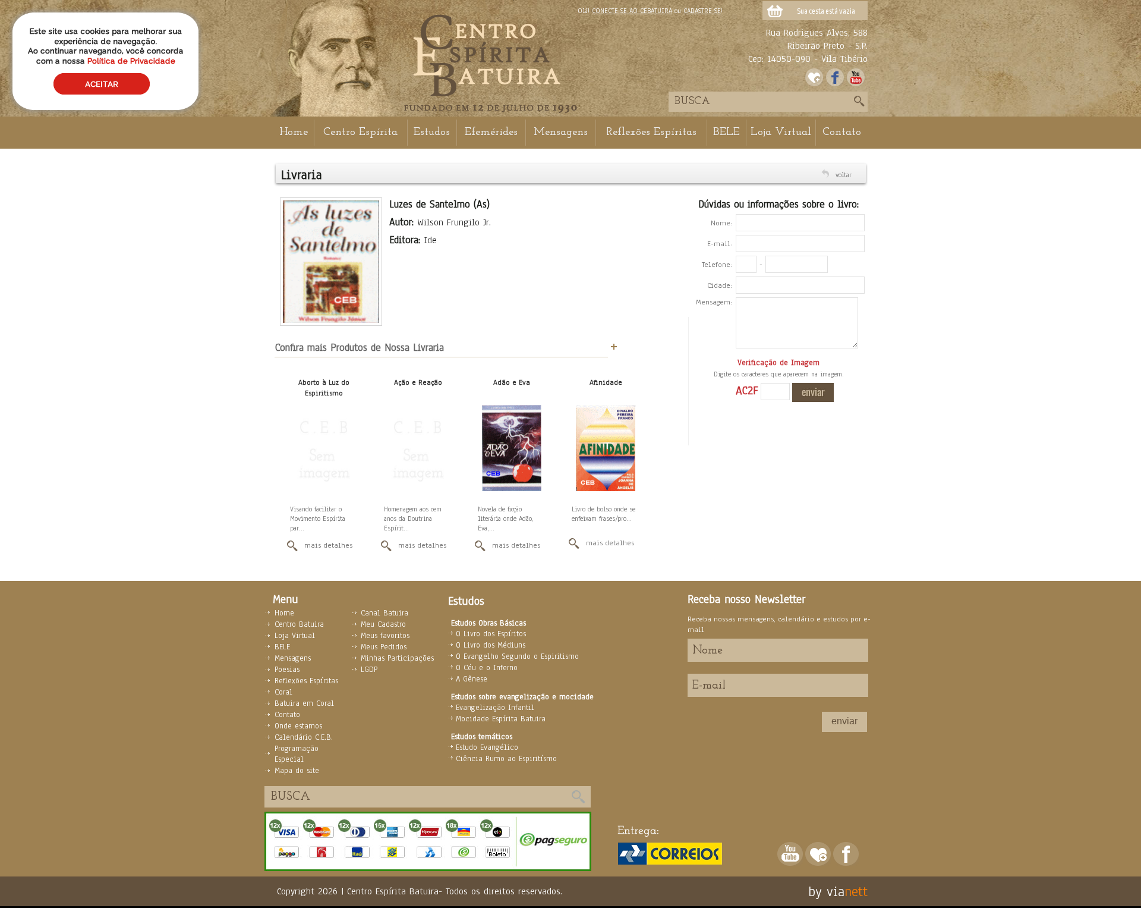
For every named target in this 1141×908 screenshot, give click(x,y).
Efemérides (491, 132)
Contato (842, 132)
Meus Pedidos (383, 647)
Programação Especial (297, 754)
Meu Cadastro (383, 624)
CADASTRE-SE (702, 10)
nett (856, 891)
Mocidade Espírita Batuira (501, 719)
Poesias (287, 669)
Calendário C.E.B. (304, 737)
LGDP (369, 669)
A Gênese (471, 679)
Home (293, 132)
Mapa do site (297, 770)
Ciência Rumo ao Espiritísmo (506, 758)
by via (826, 891)
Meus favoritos (385, 635)
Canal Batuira (384, 613)
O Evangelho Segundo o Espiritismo (517, 656)
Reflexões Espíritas (651, 132)
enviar (844, 721)
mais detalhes (328, 545)
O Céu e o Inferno (487, 667)
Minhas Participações (397, 658)
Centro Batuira (299, 624)
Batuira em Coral (304, 703)
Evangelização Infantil (495, 707)
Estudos (431, 132)
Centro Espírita (360, 132)
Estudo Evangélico (487, 747)
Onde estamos (298, 726)
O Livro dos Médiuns (490, 645)
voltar (844, 175)
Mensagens (560, 132)
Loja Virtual (781, 132)
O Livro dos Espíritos (491, 634)
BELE (726, 132)
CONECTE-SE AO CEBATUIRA (632, 10)
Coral (283, 692)
